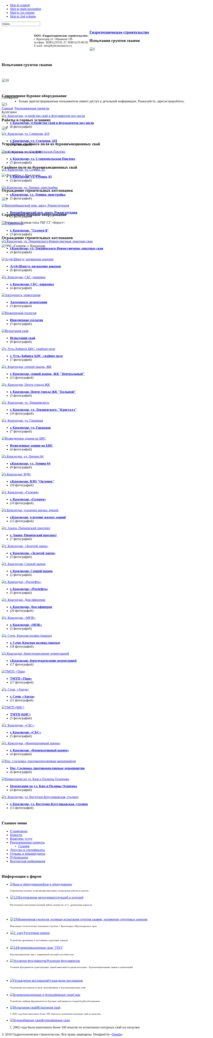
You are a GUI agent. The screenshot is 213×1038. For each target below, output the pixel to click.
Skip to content (20, 5)
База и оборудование (57, 884)
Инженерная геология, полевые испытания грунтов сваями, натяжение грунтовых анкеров (82, 919)
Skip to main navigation (25, 9)
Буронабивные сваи (56, 1020)
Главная (7, 108)
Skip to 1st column (22, 12)
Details (116, 1034)
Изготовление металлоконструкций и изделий (50, 897)
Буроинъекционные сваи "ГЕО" (40, 947)
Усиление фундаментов (63, 961)
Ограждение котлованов (65, 980)
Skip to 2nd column (23, 16)
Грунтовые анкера (37, 933)
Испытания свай (48, 1007)
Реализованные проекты (32, 108)
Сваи (76, 995)
